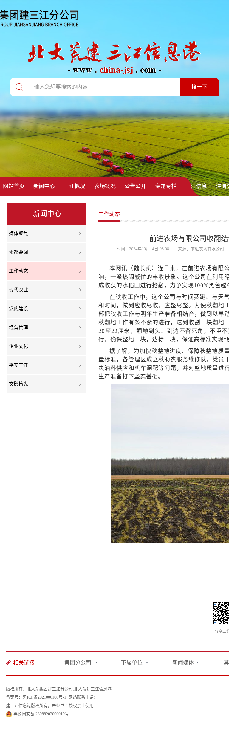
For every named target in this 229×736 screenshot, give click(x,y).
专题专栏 (166, 186)
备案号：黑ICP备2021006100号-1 (36, 697)
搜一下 (199, 87)
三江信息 (196, 186)
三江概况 (74, 186)
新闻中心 (44, 186)
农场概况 (105, 186)
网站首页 (13, 186)
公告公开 (135, 186)
